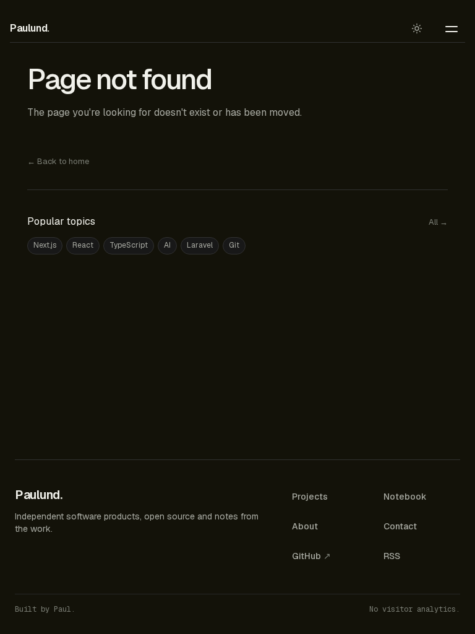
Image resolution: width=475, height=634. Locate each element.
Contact (400, 526)
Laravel (200, 245)
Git (234, 245)
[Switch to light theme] (416, 28)
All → (438, 222)
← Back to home (58, 161)
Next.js (44, 245)
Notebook (405, 496)
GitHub (311, 556)
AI (167, 245)
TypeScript (128, 245)
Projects (310, 496)
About (305, 526)
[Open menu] (451, 28)
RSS (391, 556)
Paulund (29, 28)
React (82, 245)
